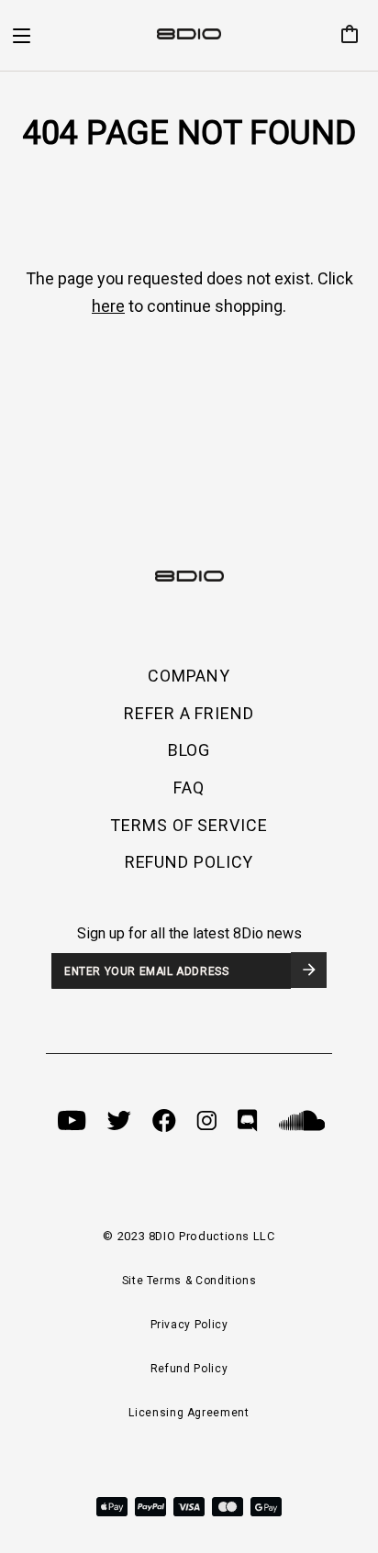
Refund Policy (189, 1368)
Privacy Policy (189, 1324)
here (108, 306)
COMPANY (189, 675)
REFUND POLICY (189, 861)
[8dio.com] (189, 36)
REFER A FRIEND (189, 713)
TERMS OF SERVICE (188, 825)
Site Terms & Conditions (189, 1280)
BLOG (189, 750)
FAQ (189, 787)
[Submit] (309, 970)
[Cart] (342, 36)
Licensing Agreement (188, 1412)
